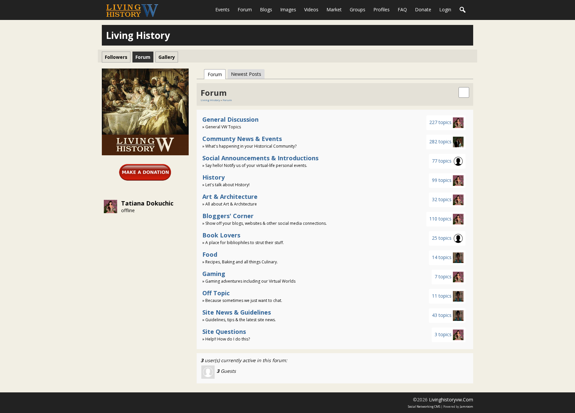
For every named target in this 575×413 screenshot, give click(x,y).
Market (334, 9)
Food (209, 254)
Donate (423, 9)
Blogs (266, 9)
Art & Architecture (230, 197)
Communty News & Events (242, 139)
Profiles (381, 9)
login (445, 9)
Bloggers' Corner (228, 216)
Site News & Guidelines (236, 312)
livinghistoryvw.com (451, 399)
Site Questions (224, 332)
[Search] (463, 10)
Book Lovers (221, 235)
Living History (210, 100)
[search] (464, 92)
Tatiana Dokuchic (147, 203)
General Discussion (230, 119)
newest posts (246, 74)
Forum (245, 9)
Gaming (213, 274)
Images (288, 9)
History (213, 177)
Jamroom (466, 406)
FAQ (402, 9)
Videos (311, 9)
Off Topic (216, 293)
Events (222, 9)
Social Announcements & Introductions (260, 158)
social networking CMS (424, 406)
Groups (357, 9)
